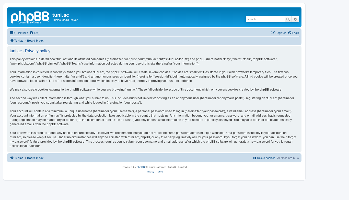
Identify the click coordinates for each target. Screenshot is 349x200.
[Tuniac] (30, 16)
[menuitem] (34, 33)
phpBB (141, 167)
